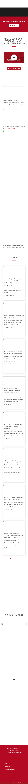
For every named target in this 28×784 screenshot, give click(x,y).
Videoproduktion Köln (6, 737)
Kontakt (13, 25)
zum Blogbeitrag (14, 68)
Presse (6, 757)
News (5, 760)
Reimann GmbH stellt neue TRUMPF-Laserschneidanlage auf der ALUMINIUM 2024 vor (13, 535)
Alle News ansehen (14, 558)
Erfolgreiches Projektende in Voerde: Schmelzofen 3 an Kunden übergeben (14, 426)
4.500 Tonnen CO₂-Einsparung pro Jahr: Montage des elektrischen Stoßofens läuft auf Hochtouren (13, 463)
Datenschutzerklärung (9, 769)
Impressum (7, 766)
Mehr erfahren (9, 107)
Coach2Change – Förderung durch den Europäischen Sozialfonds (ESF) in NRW (13, 281)
